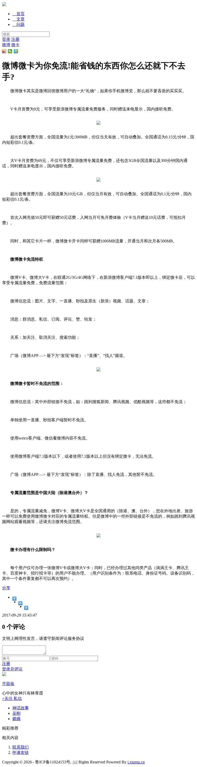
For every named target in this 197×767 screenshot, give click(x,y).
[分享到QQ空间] (16, 51)
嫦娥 (16, 719)
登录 (6, 39)
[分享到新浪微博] (4, 51)
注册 (15, 39)
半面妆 (8, 683)
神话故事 (20, 708)
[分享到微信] (10, 51)
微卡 (15, 45)
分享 (6, 588)
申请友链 (20, 752)
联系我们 (20, 747)
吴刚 (16, 713)
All (74, 762)
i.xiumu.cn (136, 762)
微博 (6, 45)
